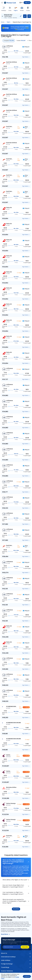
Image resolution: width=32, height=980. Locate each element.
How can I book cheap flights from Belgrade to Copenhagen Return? (13, 886)
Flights (16, 10)
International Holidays (8, 957)
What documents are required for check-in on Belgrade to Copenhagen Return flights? (14, 901)
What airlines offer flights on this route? (15, 880)
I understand (27, 976)
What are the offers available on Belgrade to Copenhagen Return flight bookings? (13, 861)
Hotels (22, 10)
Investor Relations (7, 971)
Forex (10, 10)
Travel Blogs (5, 967)
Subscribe (25, 947)
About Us (4, 953)
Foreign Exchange (7, 964)
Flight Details (25, 57)
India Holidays (5, 960)
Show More (16, 909)
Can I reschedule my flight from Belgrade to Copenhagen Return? (13, 893)
